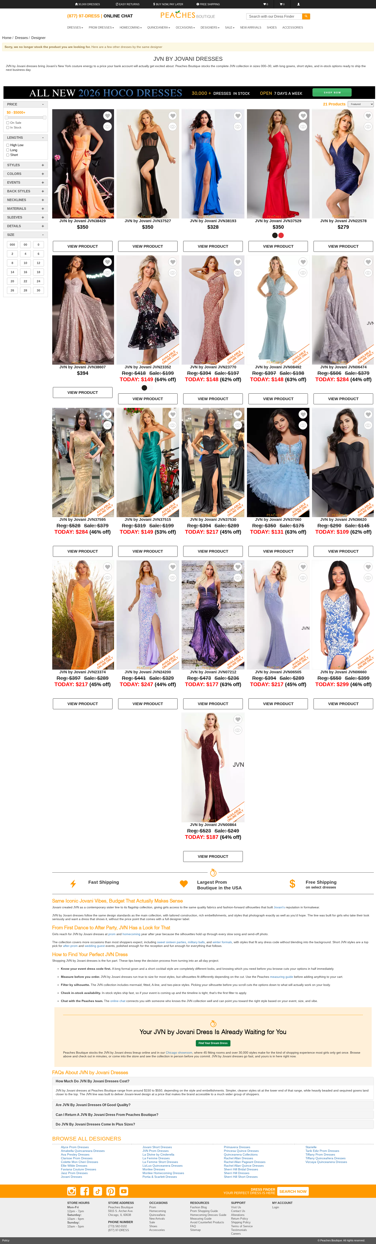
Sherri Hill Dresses (236, 1173)
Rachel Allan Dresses (238, 1158)
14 (12, 272)
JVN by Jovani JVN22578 (343, 221)
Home (7, 38)
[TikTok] (97, 1191)
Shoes (153, 1226)
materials (16, 208)
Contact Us (238, 1211)
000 (12, 244)
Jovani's (279, 907)
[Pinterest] (110, 1191)
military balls (196, 942)
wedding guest (94, 946)
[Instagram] (71, 1191)
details (14, 226)
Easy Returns (128, 4)
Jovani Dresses (71, 1176)
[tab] (213, 1081)
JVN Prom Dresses (156, 1151)
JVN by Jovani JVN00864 (213, 825)
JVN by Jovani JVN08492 (278, 367)
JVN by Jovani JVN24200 (148, 672)
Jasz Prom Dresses (74, 1173)
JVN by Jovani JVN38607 (82, 367)
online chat (117, 1001)
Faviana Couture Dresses (78, 1169)
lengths (15, 137)
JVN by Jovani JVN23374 (82, 672)
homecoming (131, 934)
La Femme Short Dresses (160, 1162)
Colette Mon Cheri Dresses (79, 1162)
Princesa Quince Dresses (241, 1151)
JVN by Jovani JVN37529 (278, 221)
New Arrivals (250, 27)
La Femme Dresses (156, 1158)
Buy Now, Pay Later (169, 4)
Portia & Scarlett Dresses (160, 1176)
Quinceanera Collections (241, 1154)
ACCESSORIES (292, 27)
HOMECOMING (130, 27)
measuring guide (281, 976)
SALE (228, 27)
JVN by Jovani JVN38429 (82, 221)
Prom (152, 1207)
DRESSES (74, 27)
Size (10, 235)
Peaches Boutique (331, 1240)
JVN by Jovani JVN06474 (343, 367)
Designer (38, 38)
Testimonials (239, 1230)
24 (38, 281)
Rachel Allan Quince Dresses (244, 1165)
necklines (16, 200)
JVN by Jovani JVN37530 (213, 519)
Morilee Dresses (154, 1169)
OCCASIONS (184, 27)
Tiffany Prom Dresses (320, 1154)
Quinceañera (157, 1215)
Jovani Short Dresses (157, 1147)
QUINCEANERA (157, 27)
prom (111, 934)
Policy (5, 1240)
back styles (18, 191)
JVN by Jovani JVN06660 (343, 672)
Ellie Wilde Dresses (74, 1165)
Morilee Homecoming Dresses (163, 1173)
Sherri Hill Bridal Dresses (241, 1169)
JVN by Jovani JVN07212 (213, 672)
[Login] (298, 4)
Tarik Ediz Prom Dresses (322, 1151)
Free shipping (209, 4)
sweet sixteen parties (171, 942)
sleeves (14, 217)
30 (38, 290)
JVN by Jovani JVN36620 (343, 519)
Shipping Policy (241, 1222)
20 (12, 281)
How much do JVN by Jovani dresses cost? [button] (92, 1081)
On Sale (15, 122)
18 (38, 272)
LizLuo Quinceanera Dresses (163, 1165)
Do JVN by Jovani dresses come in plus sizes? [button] (95, 1124)
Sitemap (195, 1230)
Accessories (157, 1230)
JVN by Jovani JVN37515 (148, 519)
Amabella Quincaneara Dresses (83, 1151)
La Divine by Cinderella (158, 1154)
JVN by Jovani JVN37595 (82, 519)
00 (25, 244)
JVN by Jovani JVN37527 (148, 221)
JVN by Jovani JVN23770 (213, 367)
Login (275, 1207)
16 (25, 272)
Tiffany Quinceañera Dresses (326, 1158)
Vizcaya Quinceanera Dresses (326, 1162)
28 (25, 290)
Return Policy (239, 1218)
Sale (152, 1222)
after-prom (70, 946)
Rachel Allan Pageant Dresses (244, 1162)
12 (38, 263)
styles (13, 165)
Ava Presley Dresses (75, 1154)
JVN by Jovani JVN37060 (278, 519)
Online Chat (118, 16)
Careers (236, 1233)
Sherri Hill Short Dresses (241, 1176)
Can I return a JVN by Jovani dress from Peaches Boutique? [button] (107, 1115)
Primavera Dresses (237, 1147)
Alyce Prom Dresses (75, 1147)
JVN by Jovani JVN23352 (148, 367)
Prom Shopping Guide (204, 1211)
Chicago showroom (179, 1052)
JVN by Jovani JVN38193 (213, 221)
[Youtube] (123, 1191)
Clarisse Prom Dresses (76, 1158)
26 (12, 290)
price (12, 104)
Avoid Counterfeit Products (207, 1222)
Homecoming (157, 1211)
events (13, 182)
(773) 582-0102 (117, 1226)
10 (25, 263)
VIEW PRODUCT (82, 246)
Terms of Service (242, 1226)
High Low (17, 145)
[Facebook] (84, 1191)
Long (13, 150)
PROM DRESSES (100, 27)
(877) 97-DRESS (118, 1230)
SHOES (272, 27)
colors (14, 174)
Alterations (238, 1215)
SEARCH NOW (293, 1191)
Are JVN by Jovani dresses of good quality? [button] (93, 1105)
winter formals (222, 942)
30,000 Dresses (89, 4)
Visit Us (236, 1207)
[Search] (306, 16)
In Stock (15, 127)
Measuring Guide (201, 1218)
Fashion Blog (198, 1207)
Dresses (21, 38)
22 (25, 281)
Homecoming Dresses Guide (208, 1215)
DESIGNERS (209, 27)
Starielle (311, 1147)
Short (14, 155)
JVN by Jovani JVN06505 (278, 672)
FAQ (193, 1226)
